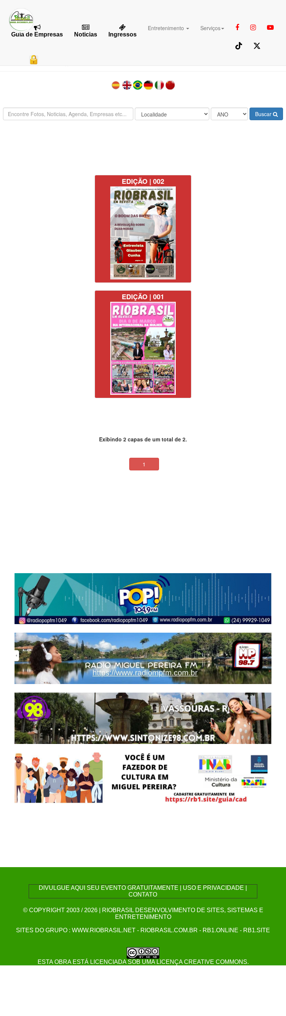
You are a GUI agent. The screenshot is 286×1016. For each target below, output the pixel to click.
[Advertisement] (143, 147)
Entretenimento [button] (166, 28)
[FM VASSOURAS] (143, 717)
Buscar (264, 114)
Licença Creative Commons (201, 962)
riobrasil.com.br (169, 930)
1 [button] (144, 464)
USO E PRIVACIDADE (213, 888)
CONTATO (142, 894)
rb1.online (220, 930)
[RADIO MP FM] (143, 657)
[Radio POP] (143, 598)
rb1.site (256, 930)
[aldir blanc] (143, 777)
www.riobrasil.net (104, 930)
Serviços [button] (210, 28)
